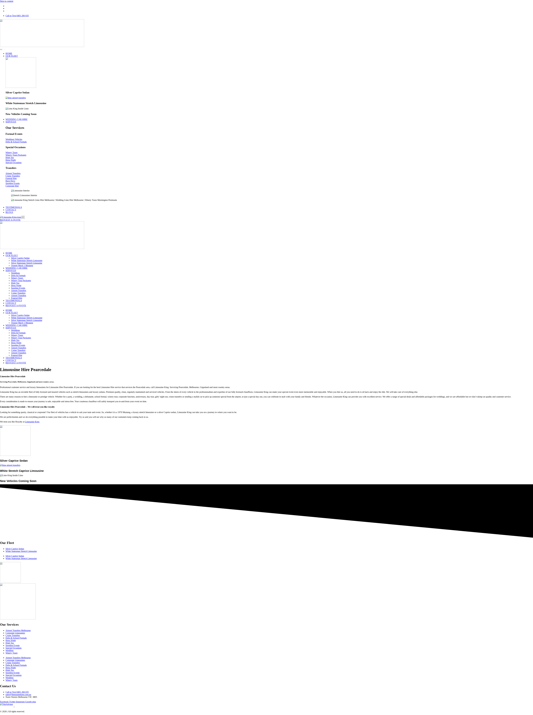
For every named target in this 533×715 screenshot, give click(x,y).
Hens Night (16, 285)
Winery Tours (17, 278)
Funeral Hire (16, 298)
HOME (9, 53)
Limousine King (32, 422)
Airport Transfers (18, 290)
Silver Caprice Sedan (20, 258)
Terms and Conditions (25, 707)
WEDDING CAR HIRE (16, 119)
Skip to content (6, 1)
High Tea (15, 283)
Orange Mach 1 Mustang (22, 265)
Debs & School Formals (16, 638)
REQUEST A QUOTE (10, 220)
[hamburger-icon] (1, 49)
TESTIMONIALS (14, 207)
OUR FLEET (12, 56)
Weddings (15, 273)
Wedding (9, 650)
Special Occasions (14, 648)
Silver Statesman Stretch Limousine (26, 263)
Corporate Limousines (15, 633)
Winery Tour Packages (21, 280)
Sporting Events (18, 288)
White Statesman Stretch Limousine (26, 260)
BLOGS (9, 212)
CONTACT (11, 210)
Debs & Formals (18, 275)
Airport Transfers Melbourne (18, 630)
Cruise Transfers (18, 293)
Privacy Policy (6, 707)
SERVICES (11, 122)
